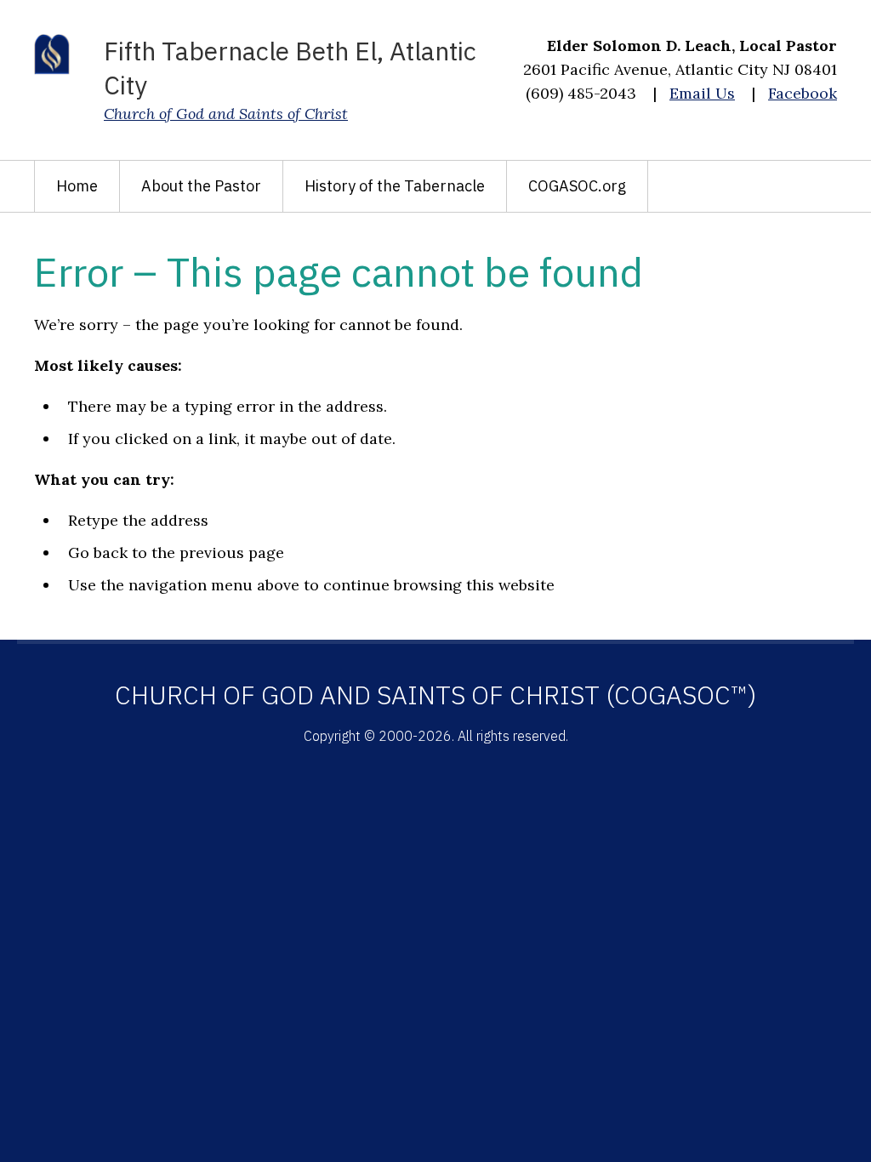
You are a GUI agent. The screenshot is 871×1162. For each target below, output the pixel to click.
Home (77, 186)
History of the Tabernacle (395, 186)
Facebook (802, 93)
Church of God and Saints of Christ (226, 113)
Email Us (702, 93)
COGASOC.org (577, 186)
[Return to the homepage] (52, 54)
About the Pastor (201, 186)
